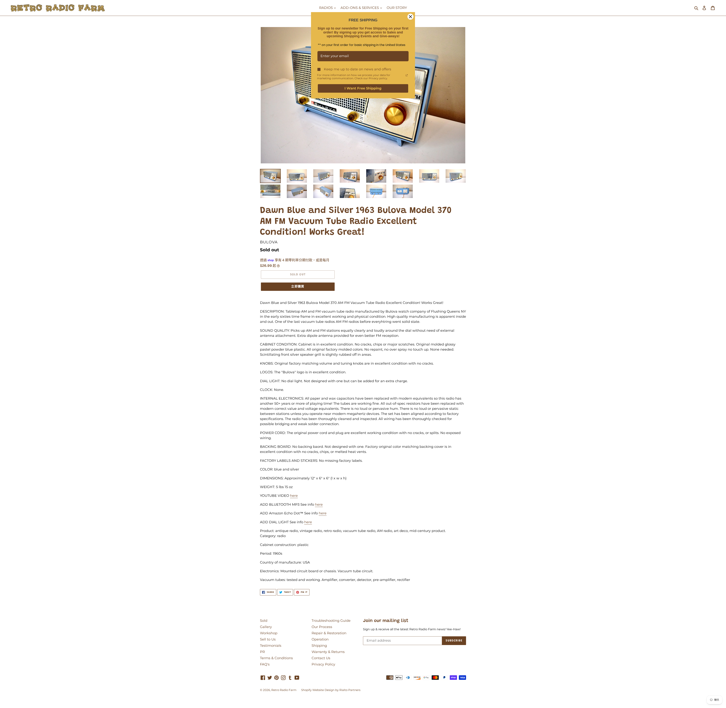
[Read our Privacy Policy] (406, 75)
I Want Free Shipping (363, 88)
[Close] (410, 16)
